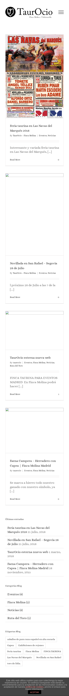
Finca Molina (39, 362)
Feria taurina (14, 651)
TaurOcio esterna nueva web (30, 357)
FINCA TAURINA (52, 651)
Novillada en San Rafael (48, 657)
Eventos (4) (15, 594)
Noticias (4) (15, 610)
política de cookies (35, 687)
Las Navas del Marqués (19, 657)
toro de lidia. (14, 663)
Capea (10, 645)
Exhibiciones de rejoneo (31, 645)
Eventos (43, 135)
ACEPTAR (34, 692)
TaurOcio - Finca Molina (24, 135)
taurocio (17, 362)
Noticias (52, 135)
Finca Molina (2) (18, 602)
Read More (15, 159)
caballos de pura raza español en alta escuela (31, 639)
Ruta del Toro (16, 366)
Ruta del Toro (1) (19, 618)
